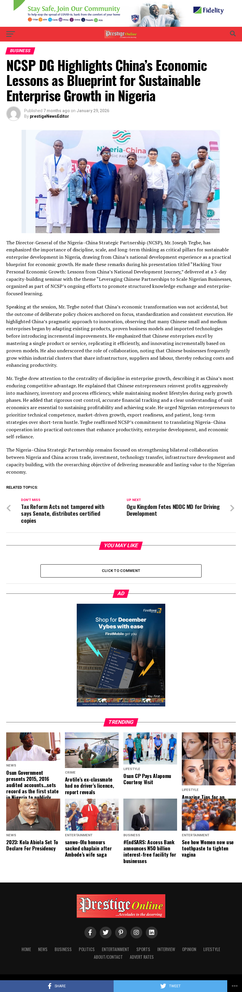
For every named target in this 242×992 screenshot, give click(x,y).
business (63, 949)
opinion (189, 949)
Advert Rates (142, 957)
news (43, 949)
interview (166, 949)
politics (87, 949)
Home (26, 949)
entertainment (115, 949)
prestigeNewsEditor (49, 116)
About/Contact (108, 957)
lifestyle (211, 949)
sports (143, 949)
